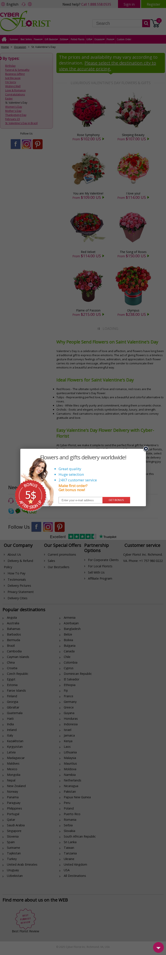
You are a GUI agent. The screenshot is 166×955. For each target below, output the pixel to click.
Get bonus (116, 500)
